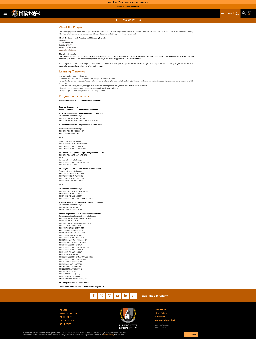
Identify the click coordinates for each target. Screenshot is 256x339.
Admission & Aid (69, 313)
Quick (249, 12)
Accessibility (159, 309)
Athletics (65, 324)
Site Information (161, 316)
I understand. (191, 334)
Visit (230, 13)
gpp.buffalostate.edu (67, 50)
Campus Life (67, 320)
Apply (223, 13)
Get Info (237, 13)
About (63, 309)
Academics (66, 316)
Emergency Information (164, 320)
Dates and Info (132, 7)
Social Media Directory (154, 295)
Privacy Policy (159, 313)
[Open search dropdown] (244, 13)
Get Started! (141, 2)
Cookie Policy (108, 335)
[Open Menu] (5, 13)
